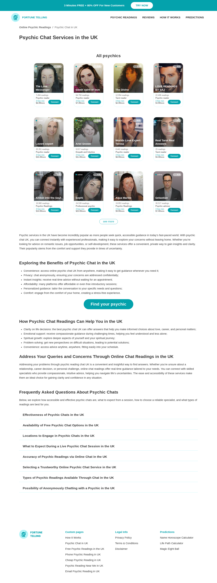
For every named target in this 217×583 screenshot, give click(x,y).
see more (108, 221)
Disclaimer (121, 548)
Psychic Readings (123, 17)
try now (142, 5)
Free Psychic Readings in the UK (84, 548)
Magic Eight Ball (169, 548)
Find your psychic (108, 304)
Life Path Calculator (171, 543)
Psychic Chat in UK (76, 543)
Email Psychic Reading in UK (82, 571)
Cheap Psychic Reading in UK (83, 560)
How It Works (170, 17)
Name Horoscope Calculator (176, 537)
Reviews (148, 17)
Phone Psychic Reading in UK (83, 554)
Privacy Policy (123, 537)
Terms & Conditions (126, 543)
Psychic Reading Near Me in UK (84, 565)
